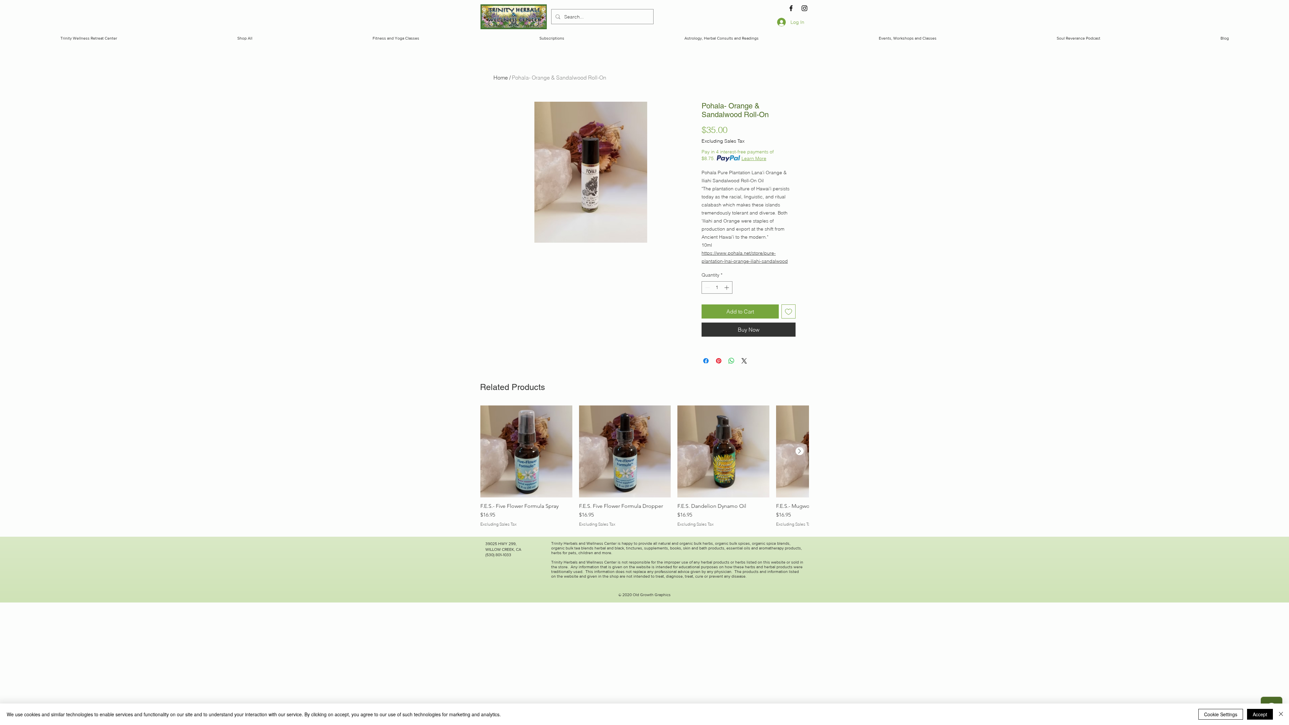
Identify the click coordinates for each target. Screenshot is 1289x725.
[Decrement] (707, 287)
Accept (1260, 714)
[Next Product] (800, 451)
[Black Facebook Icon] (791, 8)
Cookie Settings (1220, 714)
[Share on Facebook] (706, 361)
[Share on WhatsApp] (731, 361)
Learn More (754, 158)
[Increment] (727, 287)
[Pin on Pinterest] (719, 361)
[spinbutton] (717, 287)
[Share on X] (744, 361)
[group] (644, 466)
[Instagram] (804, 8)
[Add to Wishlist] (788, 311)
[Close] (1281, 714)
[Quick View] (526, 451)
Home (500, 77)
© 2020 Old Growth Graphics (644, 594)
